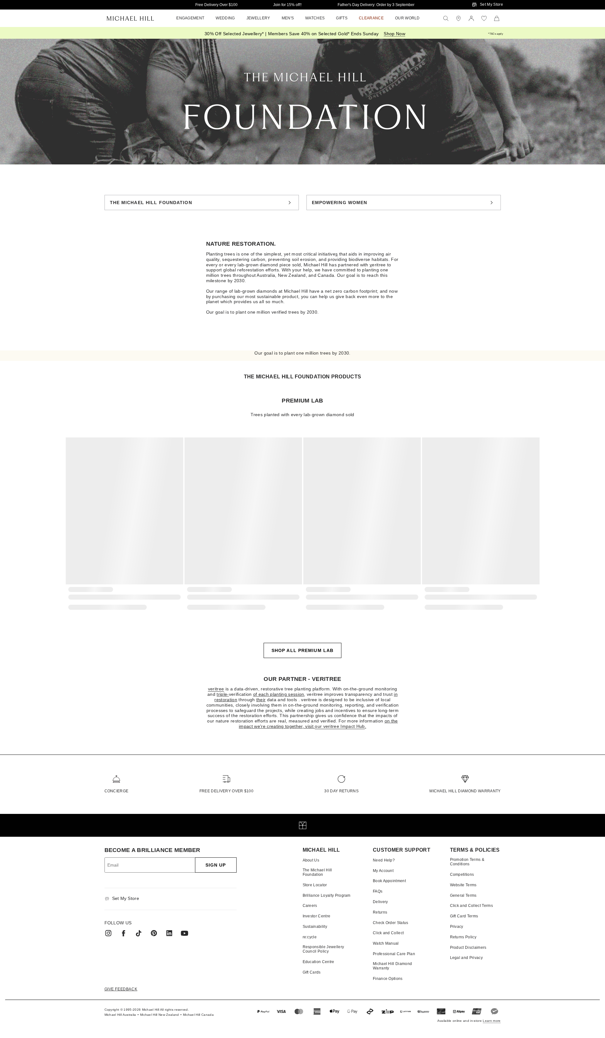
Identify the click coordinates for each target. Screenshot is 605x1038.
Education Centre (318, 962)
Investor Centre (317, 916)
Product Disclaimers (468, 947)
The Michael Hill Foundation (151, 202)
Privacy (456, 926)
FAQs (377, 891)
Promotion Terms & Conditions (467, 861)
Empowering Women (339, 202)
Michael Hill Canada (198, 1014)
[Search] (446, 18)
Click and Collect (388, 933)
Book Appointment (389, 881)
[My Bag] (497, 18)
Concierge (116, 791)
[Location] (458, 18)
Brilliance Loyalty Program (327, 895)
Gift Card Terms (464, 916)
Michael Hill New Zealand (159, 1014)
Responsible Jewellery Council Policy (323, 949)
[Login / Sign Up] (471, 18)
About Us (311, 860)
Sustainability (315, 926)
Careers (310, 905)
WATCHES (315, 18)
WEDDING (225, 18)
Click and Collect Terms (471, 905)
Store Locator (315, 885)
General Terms (463, 895)
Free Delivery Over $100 (216, 5)
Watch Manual (386, 943)
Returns (380, 912)
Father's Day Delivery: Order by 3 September (376, 5)
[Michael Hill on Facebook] (123, 933)
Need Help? (384, 860)
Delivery (380, 902)
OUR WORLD (407, 18)
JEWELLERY (258, 18)
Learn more (492, 1020)
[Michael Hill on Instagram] (108, 933)
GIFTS (341, 18)
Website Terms (463, 885)
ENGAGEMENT (190, 18)
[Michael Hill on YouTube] (184, 933)
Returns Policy (463, 937)
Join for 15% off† (287, 5)
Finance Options (388, 978)
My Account (383, 870)
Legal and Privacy (466, 957)
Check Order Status (390, 923)
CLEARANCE (371, 18)
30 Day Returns (341, 791)
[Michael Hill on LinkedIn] (169, 933)
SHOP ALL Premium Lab (302, 650)
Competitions (462, 874)
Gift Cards (312, 972)
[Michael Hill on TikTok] (139, 933)
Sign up (215, 865)
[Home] (130, 18)
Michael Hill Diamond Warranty (465, 791)
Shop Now (394, 33)
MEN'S (288, 18)
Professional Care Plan (394, 954)
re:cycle (310, 937)
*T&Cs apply (495, 33)
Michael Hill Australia (120, 1014)
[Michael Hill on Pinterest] (154, 933)
